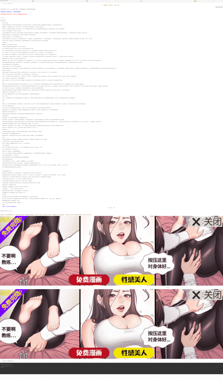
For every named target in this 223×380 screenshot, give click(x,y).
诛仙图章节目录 (10, 3)
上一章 (55, 287)
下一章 (167, 287)
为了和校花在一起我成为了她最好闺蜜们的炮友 (73, 214)
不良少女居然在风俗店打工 (9, 214)
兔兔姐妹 (36, 214)
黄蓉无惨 (41, 214)
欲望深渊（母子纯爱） (47, 214)
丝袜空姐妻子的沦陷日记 (19, 214)
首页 (33, 1)
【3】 (114, 207)
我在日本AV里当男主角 (87, 214)
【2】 (111, 207)
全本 (141, 1)
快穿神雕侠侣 (54, 214)
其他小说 (4, 3)
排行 (87, 1)
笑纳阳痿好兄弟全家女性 (29, 214)
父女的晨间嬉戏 (61, 214)
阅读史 (195, 1)
